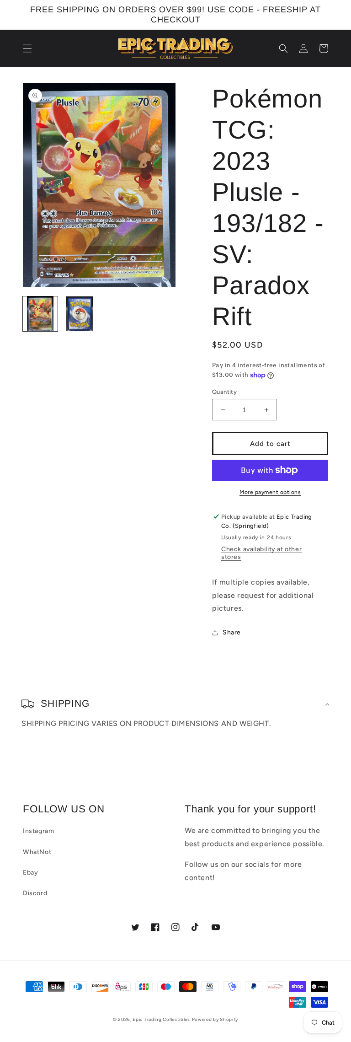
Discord (35, 893)
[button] (27, 48)
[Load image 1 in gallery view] (40, 313)
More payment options (270, 492)
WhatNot (37, 852)
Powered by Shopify (215, 1019)
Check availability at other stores (261, 553)
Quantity (224, 391)
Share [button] (232, 632)
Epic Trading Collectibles (161, 1019)
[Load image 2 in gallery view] (79, 313)
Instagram (38, 831)
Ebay (30, 872)
